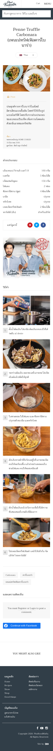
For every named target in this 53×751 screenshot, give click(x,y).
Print (12, 97)
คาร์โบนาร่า (27, 575)
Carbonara (10, 575)
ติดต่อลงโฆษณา (36, 685)
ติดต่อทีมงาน (34, 681)
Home (7, 681)
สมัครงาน (33, 689)
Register (22, 608)
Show (7, 689)
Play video (26, 78)
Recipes (8, 685)
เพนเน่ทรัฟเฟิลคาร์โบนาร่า (17, 582)
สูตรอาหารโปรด (11, 713)
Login (33, 608)
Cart (38, 3)
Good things (10, 697)
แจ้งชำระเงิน (9, 716)
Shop (6, 693)
